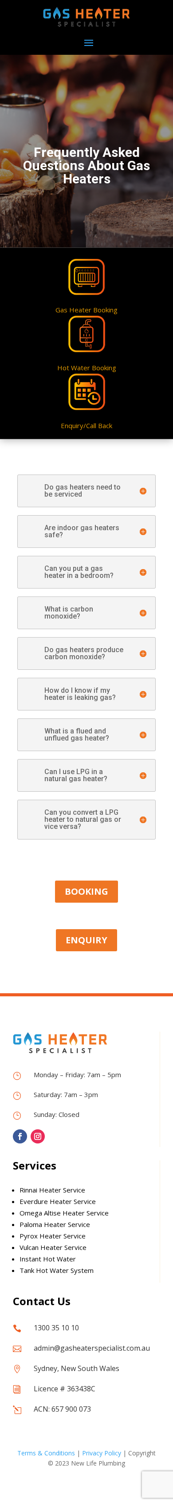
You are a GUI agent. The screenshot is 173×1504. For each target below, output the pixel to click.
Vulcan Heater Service (53, 1247)
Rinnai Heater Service (52, 1189)
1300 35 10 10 (56, 1328)
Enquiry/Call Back (86, 425)
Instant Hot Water (48, 1258)
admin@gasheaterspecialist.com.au (92, 1348)
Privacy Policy (101, 1453)
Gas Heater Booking (86, 309)
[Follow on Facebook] (20, 1136)
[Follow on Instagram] (38, 1136)
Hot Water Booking (86, 367)
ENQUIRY (86, 940)
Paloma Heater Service (55, 1224)
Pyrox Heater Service (53, 1235)
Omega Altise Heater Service (64, 1212)
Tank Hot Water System (57, 1270)
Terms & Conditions (46, 1453)
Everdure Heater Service (58, 1201)
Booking (86, 891)
